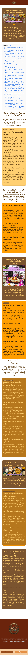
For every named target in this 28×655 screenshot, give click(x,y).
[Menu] (2, 2)
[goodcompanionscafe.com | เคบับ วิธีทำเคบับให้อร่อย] (14, 2)
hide (10, 45)
